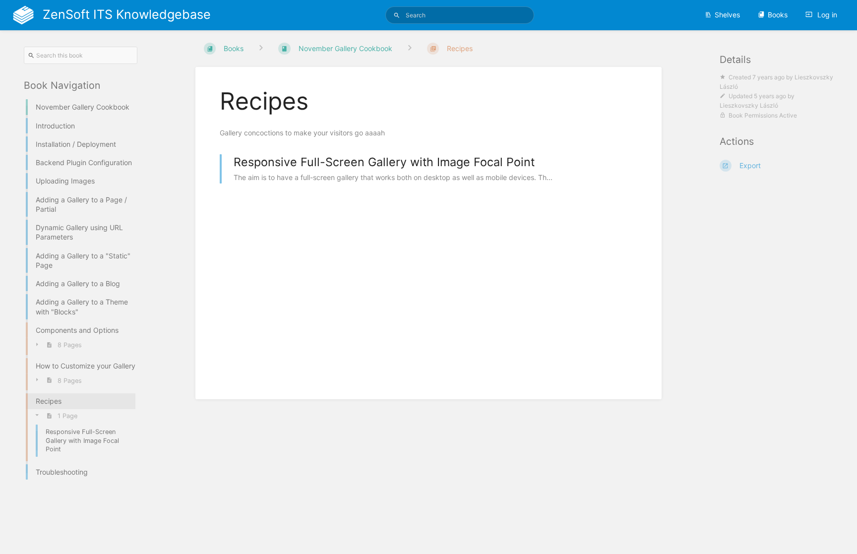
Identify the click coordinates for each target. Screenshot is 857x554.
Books (778, 14)
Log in (826, 14)
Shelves (727, 14)
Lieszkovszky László (749, 105)
